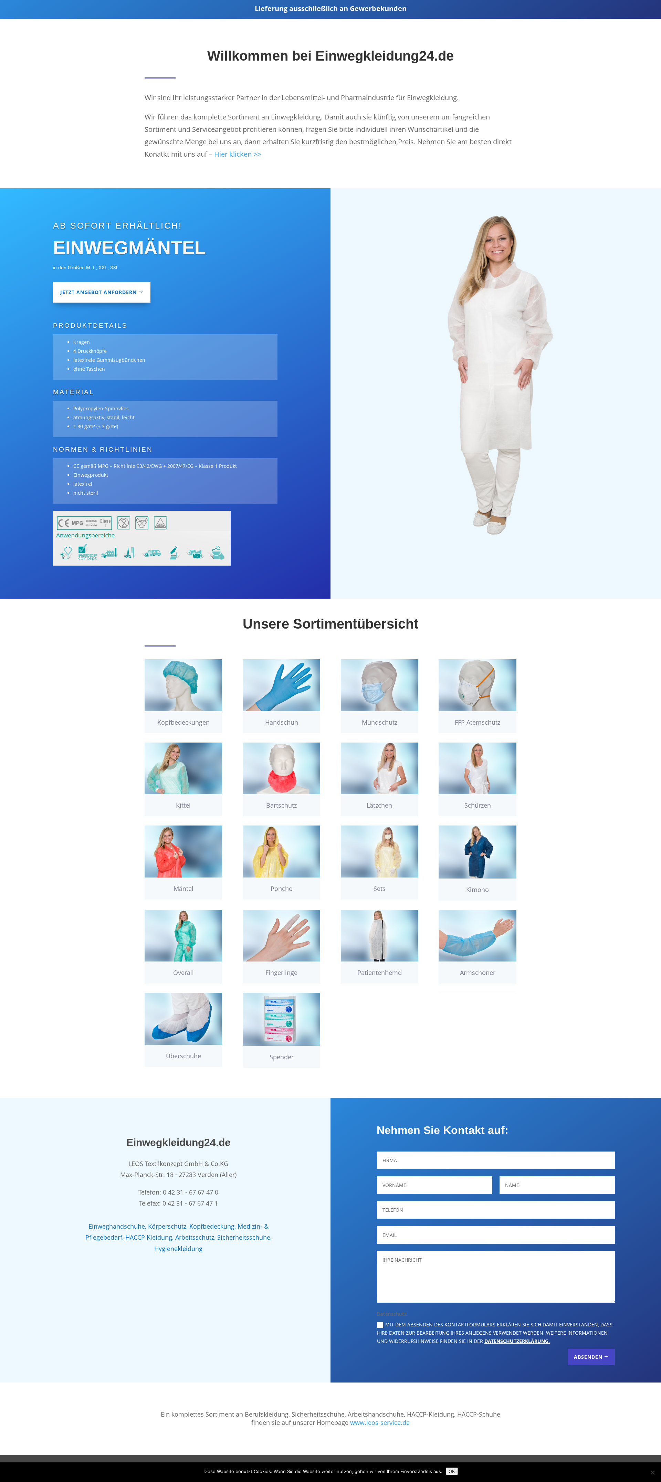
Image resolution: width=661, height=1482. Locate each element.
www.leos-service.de (380, 1422)
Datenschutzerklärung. (517, 1341)
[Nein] (652, 1472)
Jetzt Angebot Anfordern (98, 292)
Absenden (588, 1357)
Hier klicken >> (237, 154)
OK (452, 1471)
